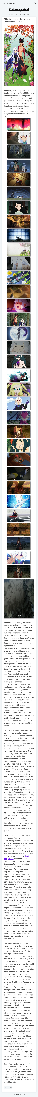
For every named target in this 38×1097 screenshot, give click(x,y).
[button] (35, 3)
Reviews (8, 1087)
